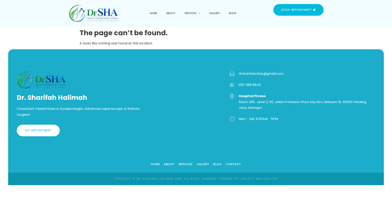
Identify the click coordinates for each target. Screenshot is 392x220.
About (171, 13)
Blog (232, 13)
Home (153, 13)
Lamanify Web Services (258, 178)
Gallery (214, 13)
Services (190, 13)
